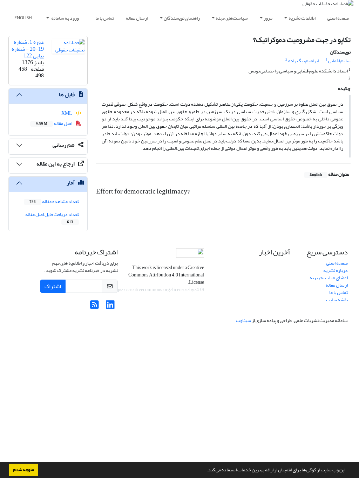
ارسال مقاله (137, 18)
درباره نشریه (335, 270)
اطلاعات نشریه (302, 18)
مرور (268, 18)
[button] (205, 471)
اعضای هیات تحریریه (329, 277)
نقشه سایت (337, 299)
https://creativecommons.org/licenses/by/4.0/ (156, 289)
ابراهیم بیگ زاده (303, 60)
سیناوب (243, 320)
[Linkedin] (110, 306)
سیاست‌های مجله (232, 18)
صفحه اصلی (338, 18)
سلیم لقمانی (339, 60)
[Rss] (94, 306)
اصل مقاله (54, 123)
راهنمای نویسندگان (182, 18)
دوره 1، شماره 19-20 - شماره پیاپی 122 (28, 49)
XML (67, 113)
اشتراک (53, 286)
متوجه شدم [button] (23, 469)
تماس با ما (104, 18)
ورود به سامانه (64, 18)
